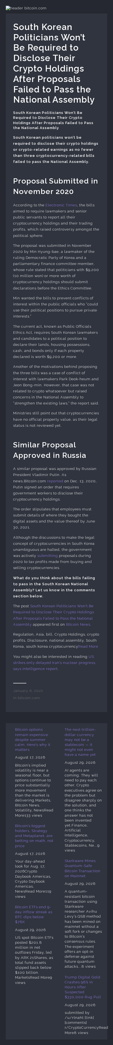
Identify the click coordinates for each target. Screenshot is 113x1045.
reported (55, 481)
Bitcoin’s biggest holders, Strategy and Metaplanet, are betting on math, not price (34, 836)
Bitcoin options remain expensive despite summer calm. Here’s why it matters (32, 739)
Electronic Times (61, 205)
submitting (47, 556)
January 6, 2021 (28, 691)
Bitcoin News (78, 624)
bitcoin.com (29, 698)
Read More (88, 646)
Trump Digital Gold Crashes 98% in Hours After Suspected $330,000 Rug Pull (83, 987)
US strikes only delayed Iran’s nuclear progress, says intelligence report (54, 663)
